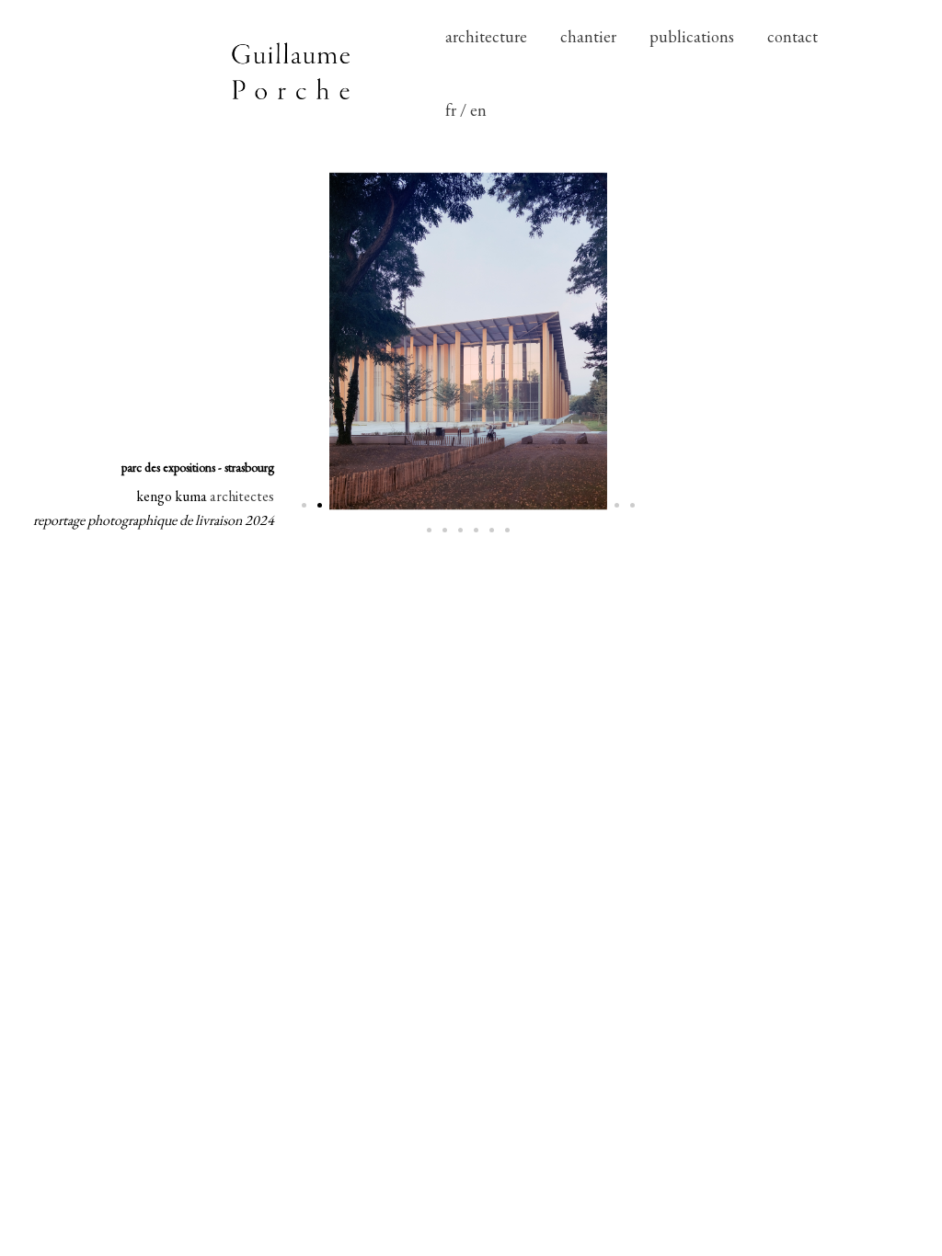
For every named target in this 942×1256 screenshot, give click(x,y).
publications (691, 36)
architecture (486, 36)
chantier (588, 36)
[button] (304, 505)
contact (792, 36)
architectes (242, 496)
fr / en (466, 109)
